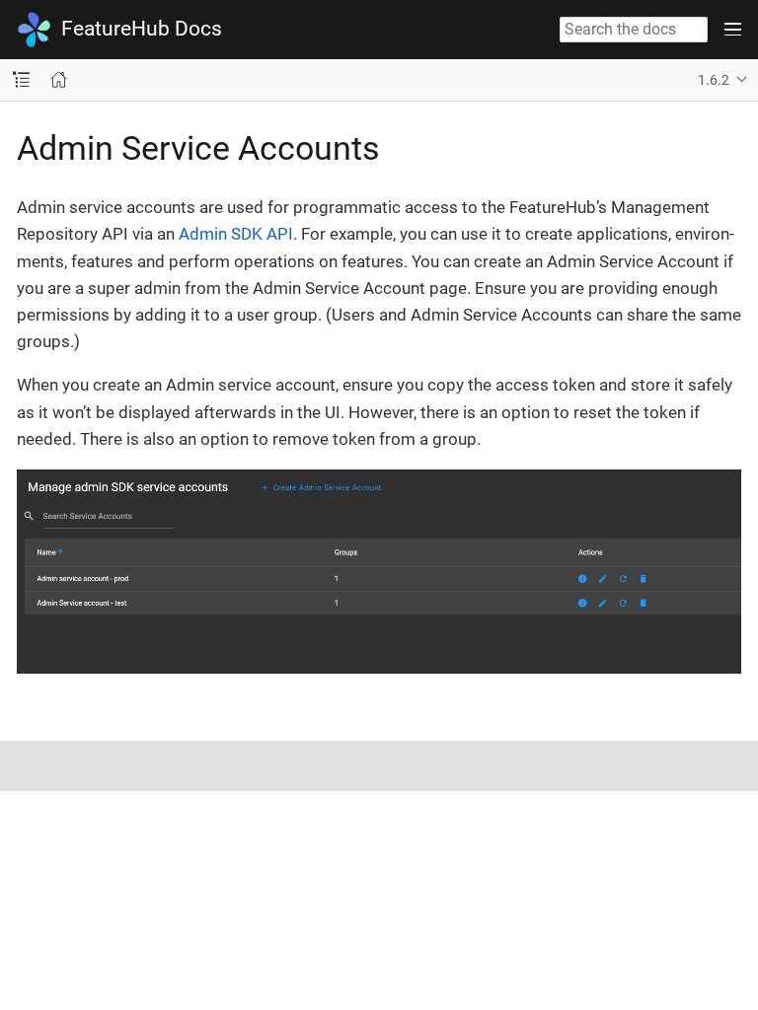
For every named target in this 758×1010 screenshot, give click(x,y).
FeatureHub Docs (141, 28)
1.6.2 (713, 80)
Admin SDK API (236, 234)
